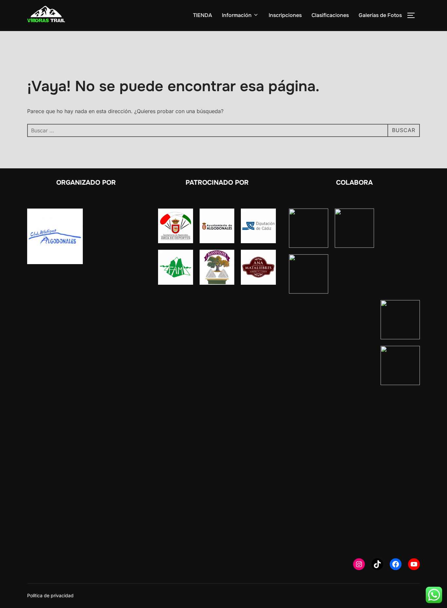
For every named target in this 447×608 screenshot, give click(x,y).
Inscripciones (285, 15)
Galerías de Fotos (380, 15)
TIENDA (202, 15)
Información (237, 15)
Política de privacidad (50, 595)
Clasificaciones (330, 15)
